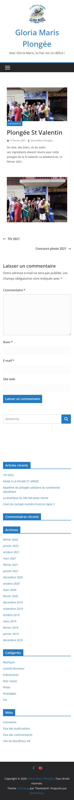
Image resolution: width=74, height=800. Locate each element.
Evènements (14, 123)
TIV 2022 (8, 475)
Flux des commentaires (17, 735)
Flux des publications (16, 728)
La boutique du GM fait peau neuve (25, 498)
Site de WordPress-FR (16, 741)
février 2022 (10, 539)
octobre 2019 (11, 615)
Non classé (10, 681)
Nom (8, 342)
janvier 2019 (11, 634)
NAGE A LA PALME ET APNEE (21, 481)
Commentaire (14, 290)
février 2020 (10, 596)
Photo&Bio (9, 693)
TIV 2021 (14, 239)
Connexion (10, 722)
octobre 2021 (11, 552)
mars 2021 (9, 558)
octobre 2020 (11, 583)
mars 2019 (9, 621)
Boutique (9, 662)
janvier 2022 (11, 546)
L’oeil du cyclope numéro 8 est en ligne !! (29, 504)
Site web (9, 379)
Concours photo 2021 (50, 248)
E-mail (8, 360)
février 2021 (10, 564)
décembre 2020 (13, 577)
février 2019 (10, 627)
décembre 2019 (13, 602)
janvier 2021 (11, 571)
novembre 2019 (13, 608)
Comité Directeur (14, 668)
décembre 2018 (13, 640)
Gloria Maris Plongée (42, 140)
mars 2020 (9, 590)
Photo (6, 687)
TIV (5, 700)
